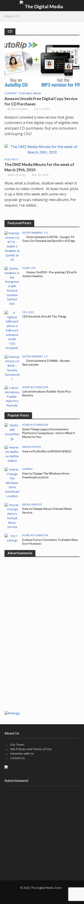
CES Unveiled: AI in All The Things (44, 316)
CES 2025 (28, 312)
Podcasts (11, 159)
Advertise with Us (22, 753)
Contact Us (17, 758)
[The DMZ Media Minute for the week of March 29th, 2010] (42, 149)
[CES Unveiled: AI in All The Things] (12, 330)
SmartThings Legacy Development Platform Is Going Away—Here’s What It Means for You (48, 433)
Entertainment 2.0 (34, 232)
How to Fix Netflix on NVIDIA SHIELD (46, 451)
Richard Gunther (18, 109)
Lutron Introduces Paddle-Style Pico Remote (46, 393)
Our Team (17, 745)
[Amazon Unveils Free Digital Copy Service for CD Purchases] (42, 63)
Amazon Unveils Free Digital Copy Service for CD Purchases (41, 101)
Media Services (32, 504)
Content (10, 93)
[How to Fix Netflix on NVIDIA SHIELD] (12, 454)
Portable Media (30, 93)
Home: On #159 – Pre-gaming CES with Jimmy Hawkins (49, 274)
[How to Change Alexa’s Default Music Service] (12, 516)
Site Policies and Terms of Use (31, 749)
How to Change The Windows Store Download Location (45, 475)
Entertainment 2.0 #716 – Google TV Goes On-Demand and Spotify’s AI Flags (48, 239)
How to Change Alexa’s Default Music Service (47, 510)
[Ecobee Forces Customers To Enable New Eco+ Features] (12, 538)
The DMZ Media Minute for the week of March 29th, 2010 (39, 167)
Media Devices (31, 446)
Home (8, 16)
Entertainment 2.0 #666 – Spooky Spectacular (46, 362)
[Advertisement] (42, 664)
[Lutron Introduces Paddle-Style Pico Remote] (12, 396)
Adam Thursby (17, 174)
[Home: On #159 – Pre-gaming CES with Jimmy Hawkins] (12, 286)
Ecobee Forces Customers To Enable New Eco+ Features (50, 541)
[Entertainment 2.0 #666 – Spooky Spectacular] (12, 368)
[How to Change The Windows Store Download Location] (12, 483)
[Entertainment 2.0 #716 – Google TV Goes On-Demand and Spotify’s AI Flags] (12, 246)
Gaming (27, 469)
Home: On (28, 268)
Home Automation (35, 387)
